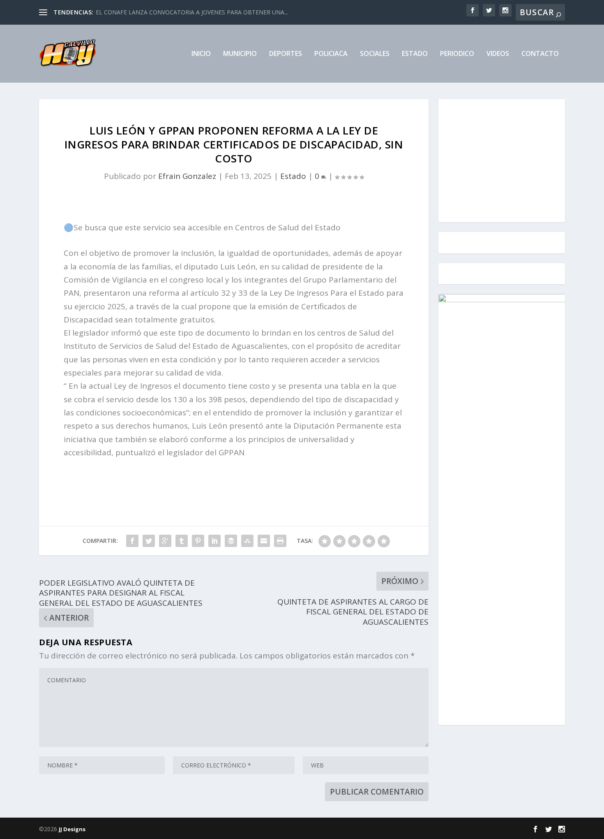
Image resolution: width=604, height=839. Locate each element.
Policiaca (331, 54)
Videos (497, 54)
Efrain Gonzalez (187, 176)
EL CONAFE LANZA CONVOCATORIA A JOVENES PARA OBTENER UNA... (192, 12)
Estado (415, 54)
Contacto (540, 54)
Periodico (457, 54)
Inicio (201, 54)
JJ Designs (72, 829)
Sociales (375, 54)
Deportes (285, 54)
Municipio (240, 54)
